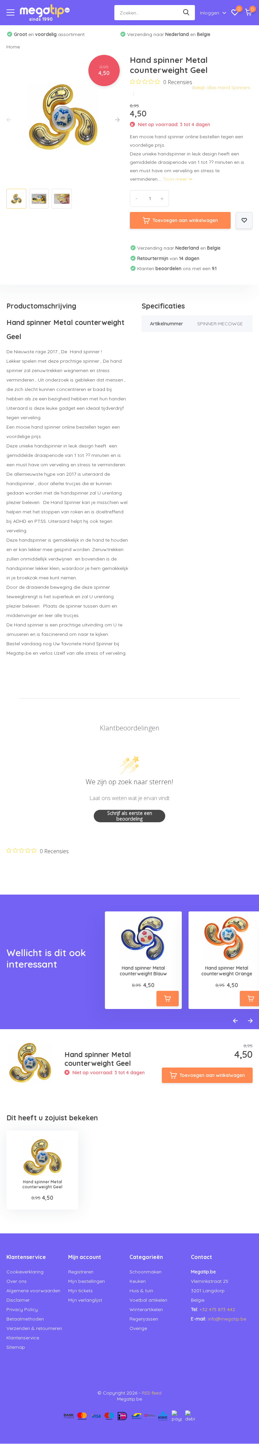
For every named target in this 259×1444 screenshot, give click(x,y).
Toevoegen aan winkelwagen (185, 220)
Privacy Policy (22, 1309)
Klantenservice (22, 1338)
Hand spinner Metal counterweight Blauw (143, 971)
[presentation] (8, 120)
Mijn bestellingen (86, 1281)
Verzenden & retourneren (34, 1328)
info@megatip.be (227, 1319)
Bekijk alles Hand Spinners (221, 87)
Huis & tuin (141, 1291)
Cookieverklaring (25, 1272)
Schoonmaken (146, 1272)
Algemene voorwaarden (33, 1291)
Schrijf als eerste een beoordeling (129, 816)
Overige (138, 1328)
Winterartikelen (146, 1309)
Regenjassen (144, 1319)
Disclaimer (18, 1300)
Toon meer (175, 179)
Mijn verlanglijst (85, 1300)
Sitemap (15, 1347)
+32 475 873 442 (217, 1309)
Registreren (80, 1272)
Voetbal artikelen (148, 1300)
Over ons (16, 1281)
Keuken (138, 1281)
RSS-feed (152, 1393)
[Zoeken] (186, 12)
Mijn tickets (80, 1291)
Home (13, 47)
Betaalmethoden (25, 1319)
